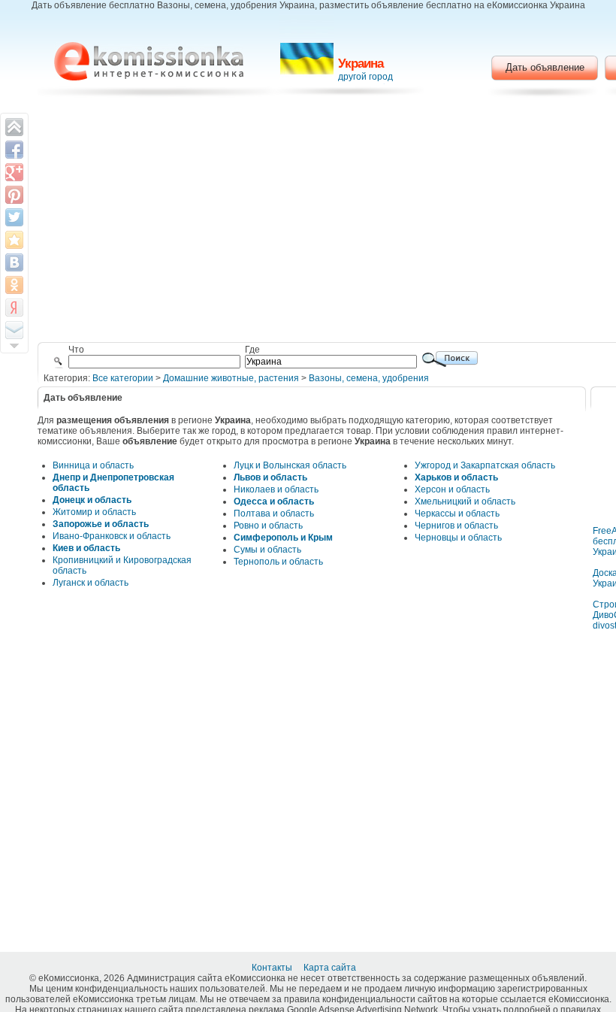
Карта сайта (330, 967)
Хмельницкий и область (465, 501)
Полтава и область (274, 513)
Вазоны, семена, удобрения (369, 378)
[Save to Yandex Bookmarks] (14, 307)
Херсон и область (452, 489)
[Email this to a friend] (14, 330)
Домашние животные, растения (231, 378)
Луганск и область (90, 582)
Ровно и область (268, 525)
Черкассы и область (457, 513)
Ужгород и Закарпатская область (485, 465)
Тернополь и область (278, 561)
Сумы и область (267, 549)
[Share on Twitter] (14, 217)
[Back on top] (14, 127)
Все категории (122, 378)
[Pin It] (14, 195)
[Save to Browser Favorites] (14, 240)
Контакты (273, 967)
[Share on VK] (14, 262)
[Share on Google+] (14, 172)
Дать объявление (545, 67)
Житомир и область (94, 512)
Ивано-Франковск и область (112, 536)
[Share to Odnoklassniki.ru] (14, 285)
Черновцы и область (458, 537)
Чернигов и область (456, 525)
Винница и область (93, 465)
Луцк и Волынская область (290, 465)
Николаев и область (276, 489)
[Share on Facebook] (14, 150)
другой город (365, 76)
